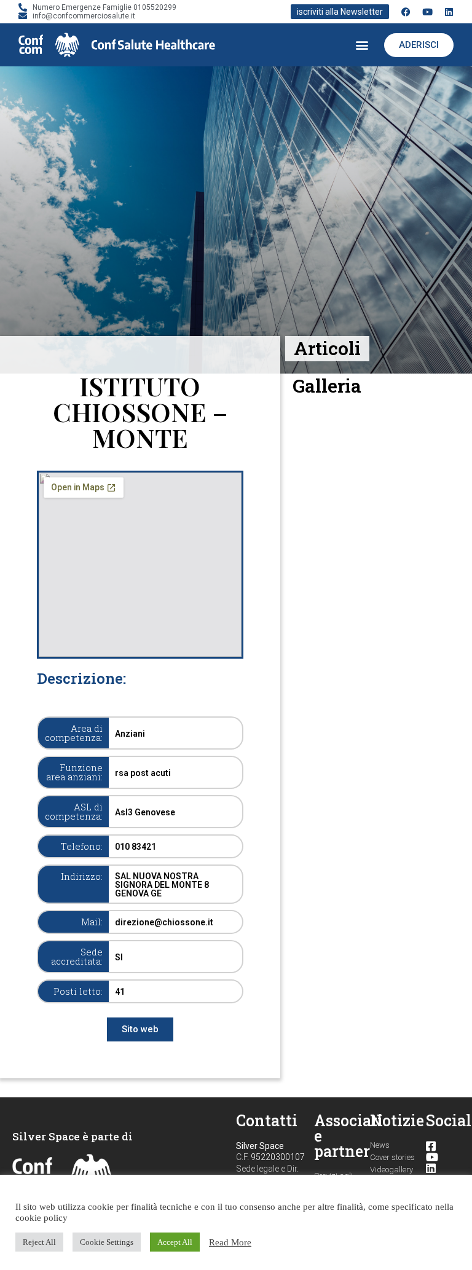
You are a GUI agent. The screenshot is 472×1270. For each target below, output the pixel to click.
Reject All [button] (39, 1242)
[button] (362, 45)
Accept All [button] (174, 1242)
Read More (230, 1242)
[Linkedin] (449, 12)
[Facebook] (406, 12)
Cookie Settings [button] (106, 1242)
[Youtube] (427, 12)
